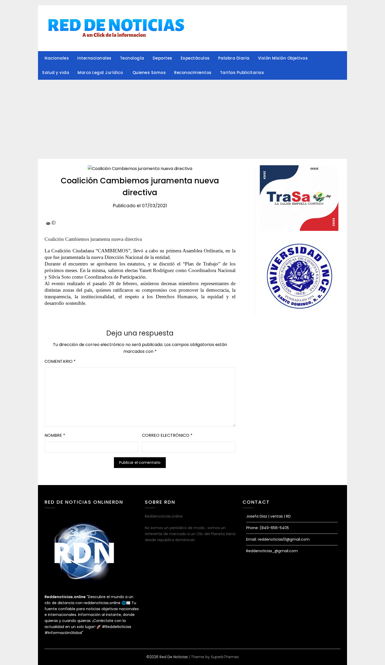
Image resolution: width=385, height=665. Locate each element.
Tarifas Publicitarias (242, 72)
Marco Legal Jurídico (101, 72)
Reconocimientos (193, 72)
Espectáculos (195, 58)
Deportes (162, 58)
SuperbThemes (225, 656)
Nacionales (57, 58)
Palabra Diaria (234, 58)
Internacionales (94, 58)
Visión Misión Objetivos (283, 58)
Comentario (60, 361)
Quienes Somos (149, 72)
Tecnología (132, 58)
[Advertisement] (192, 119)
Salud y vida (55, 72)
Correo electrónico (167, 435)
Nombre (55, 435)
